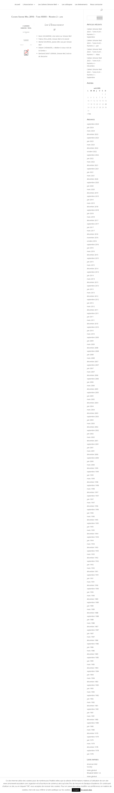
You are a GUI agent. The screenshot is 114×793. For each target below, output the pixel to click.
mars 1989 (91, 609)
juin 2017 (90, 227)
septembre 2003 (93, 416)
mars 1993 (91, 554)
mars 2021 (91, 176)
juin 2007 (90, 368)
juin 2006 (90, 382)
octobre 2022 (92, 151)
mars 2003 (91, 423)
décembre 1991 (92, 571)
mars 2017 (91, 231)
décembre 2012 (92, 296)
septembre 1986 (93, 644)
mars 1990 (91, 595)
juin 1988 (90, 620)
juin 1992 (90, 565)
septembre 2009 (93, 337)
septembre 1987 (93, 630)
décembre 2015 (92, 255)
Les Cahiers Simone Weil (47, 4)
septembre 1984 (93, 671)
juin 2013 (90, 289)
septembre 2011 (93, 313)
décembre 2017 (92, 220)
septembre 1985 (93, 657)
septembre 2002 (93, 430)
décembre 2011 (92, 310)
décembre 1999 (92, 468)
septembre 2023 (93, 138)
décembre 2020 (92, 179)
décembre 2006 (92, 375)
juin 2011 (90, 317)
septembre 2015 (93, 258)
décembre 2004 (92, 403)
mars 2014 (91, 279)
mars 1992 (91, 568)
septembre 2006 (93, 379)
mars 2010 (91, 334)
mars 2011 (91, 320)
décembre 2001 (92, 441)
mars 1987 (91, 637)
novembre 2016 (92, 238)
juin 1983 (90, 688)
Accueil (17, 4)
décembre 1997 (92, 492)
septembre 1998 (93, 485)
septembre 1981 (93, 709)
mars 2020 (91, 189)
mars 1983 (91, 692)
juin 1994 (90, 540)
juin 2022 (90, 158)
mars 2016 (91, 251)
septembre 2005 (93, 392)
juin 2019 (90, 200)
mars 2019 (91, 203)
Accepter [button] (76, 790)
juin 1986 (90, 647)
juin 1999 (90, 475)
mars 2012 (91, 306)
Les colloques (67, 4)
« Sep (89, 114)
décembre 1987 (92, 626)
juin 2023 (90, 141)
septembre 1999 (93, 472)
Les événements (81, 4)
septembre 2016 (93, 244)
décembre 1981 (92, 706)
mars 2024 (91, 131)
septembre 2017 (93, 224)
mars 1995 (91, 530)
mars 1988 (91, 623)
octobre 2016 (92, 241)
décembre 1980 (92, 719)
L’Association (28, 4)
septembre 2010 (93, 327)
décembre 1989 (92, 599)
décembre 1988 (92, 613)
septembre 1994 (93, 537)
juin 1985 (90, 661)
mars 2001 (91, 451)
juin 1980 (90, 726)
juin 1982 (90, 699)
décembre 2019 (92, 193)
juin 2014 (90, 275)
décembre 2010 (92, 324)
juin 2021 (90, 172)
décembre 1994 (92, 534)
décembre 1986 (92, 640)
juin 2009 (90, 341)
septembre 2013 (93, 286)
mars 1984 (91, 678)
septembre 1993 (93, 551)
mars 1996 (91, 516)
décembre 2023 (92, 134)
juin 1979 (90, 740)
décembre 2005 (92, 389)
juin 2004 (90, 406)
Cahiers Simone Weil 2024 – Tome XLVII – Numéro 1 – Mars (94, 52)
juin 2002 (90, 434)
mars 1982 (91, 702)
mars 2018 (91, 217)
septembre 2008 (93, 351)
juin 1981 (90, 713)
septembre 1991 (93, 575)
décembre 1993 (92, 547)
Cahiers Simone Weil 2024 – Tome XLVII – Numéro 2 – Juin (94, 43)
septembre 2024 (93, 124)
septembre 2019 (93, 196)
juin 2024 (90, 127)
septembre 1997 (93, 496)
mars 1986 (91, 651)
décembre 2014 (92, 268)
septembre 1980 (93, 723)
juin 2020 (90, 186)
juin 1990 (90, 592)
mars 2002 (91, 437)
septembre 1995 (93, 523)
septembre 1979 (93, 737)
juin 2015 (90, 262)
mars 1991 (91, 582)
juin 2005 (90, 396)
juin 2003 (90, 420)
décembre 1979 (92, 733)
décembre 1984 (92, 668)
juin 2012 (90, 303)
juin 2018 (90, 213)
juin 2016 (90, 248)
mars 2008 (91, 358)
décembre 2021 (92, 165)
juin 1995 (90, 527)
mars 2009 (91, 344)
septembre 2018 (93, 210)
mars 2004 (91, 410)
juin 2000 (90, 461)
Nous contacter (96, 4)
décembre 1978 (92, 747)
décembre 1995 (92, 520)
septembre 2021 (93, 169)
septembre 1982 (93, 695)
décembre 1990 (92, 585)
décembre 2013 (92, 282)
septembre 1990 (93, 589)
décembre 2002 (92, 427)
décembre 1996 (92, 506)
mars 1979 (91, 743)
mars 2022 (91, 162)
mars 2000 (91, 465)
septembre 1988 (93, 616)
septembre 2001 (93, 444)
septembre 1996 (93, 509)
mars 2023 (91, 145)
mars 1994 (91, 544)
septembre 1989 (93, 602)
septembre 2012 (93, 299)
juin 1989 (90, 606)
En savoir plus (86, 790)
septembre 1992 (93, 561)
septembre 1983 (93, 685)
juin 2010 (90, 330)
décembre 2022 (92, 148)
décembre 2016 (92, 234)
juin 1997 (90, 499)
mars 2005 (91, 399)
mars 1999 (91, 478)
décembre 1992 (92, 558)
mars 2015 (91, 265)
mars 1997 (91, 503)
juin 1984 (90, 675)
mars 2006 (91, 385)
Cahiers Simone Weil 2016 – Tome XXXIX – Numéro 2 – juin (37, 16)
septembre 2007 (93, 365)
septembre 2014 (93, 272)
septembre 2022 (93, 155)
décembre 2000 (92, 454)
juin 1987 (90, 633)
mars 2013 (91, 293)
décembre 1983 (92, 682)
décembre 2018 (92, 207)
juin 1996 (90, 513)
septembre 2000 (93, 458)
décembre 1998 (92, 482)
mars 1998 (91, 489)
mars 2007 (91, 372)
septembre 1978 (93, 750)
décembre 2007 (92, 361)
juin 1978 (90, 754)
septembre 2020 (93, 182)
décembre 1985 (92, 654)
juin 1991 (90, 578)
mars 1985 (91, 664)
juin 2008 (90, 355)
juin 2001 (90, 448)
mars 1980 (91, 730)
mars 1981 (91, 716)
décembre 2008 (92, 348)
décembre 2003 (92, 413)
